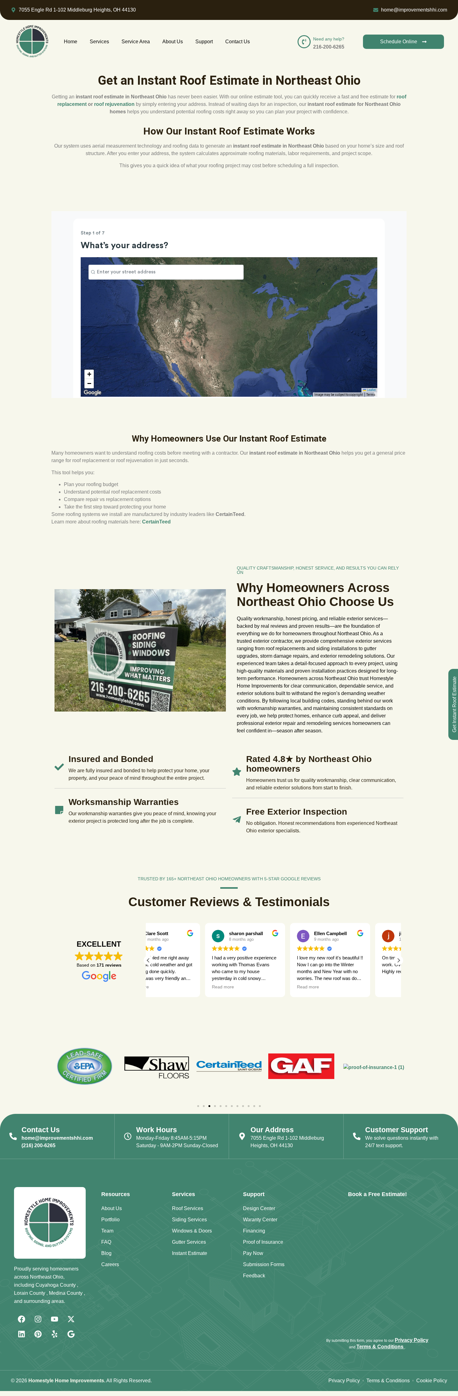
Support (204, 41)
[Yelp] (54, 1334)
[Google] (71, 1334)
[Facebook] (21, 1319)
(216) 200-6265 (38, 1145)
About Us (172, 41)
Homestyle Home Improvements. (66, 1380)
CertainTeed (156, 521)
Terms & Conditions (380, 1346)
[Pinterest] (38, 1334)
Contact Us (237, 41)
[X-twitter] (71, 1319)
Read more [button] (166, 987)
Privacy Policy (411, 1340)
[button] (398, 960)
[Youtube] (54, 1319)
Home (70, 41)
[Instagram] (38, 1319)
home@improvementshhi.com (57, 1138)
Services (99, 41)
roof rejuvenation (114, 104)
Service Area (136, 41)
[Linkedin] (21, 1334)
